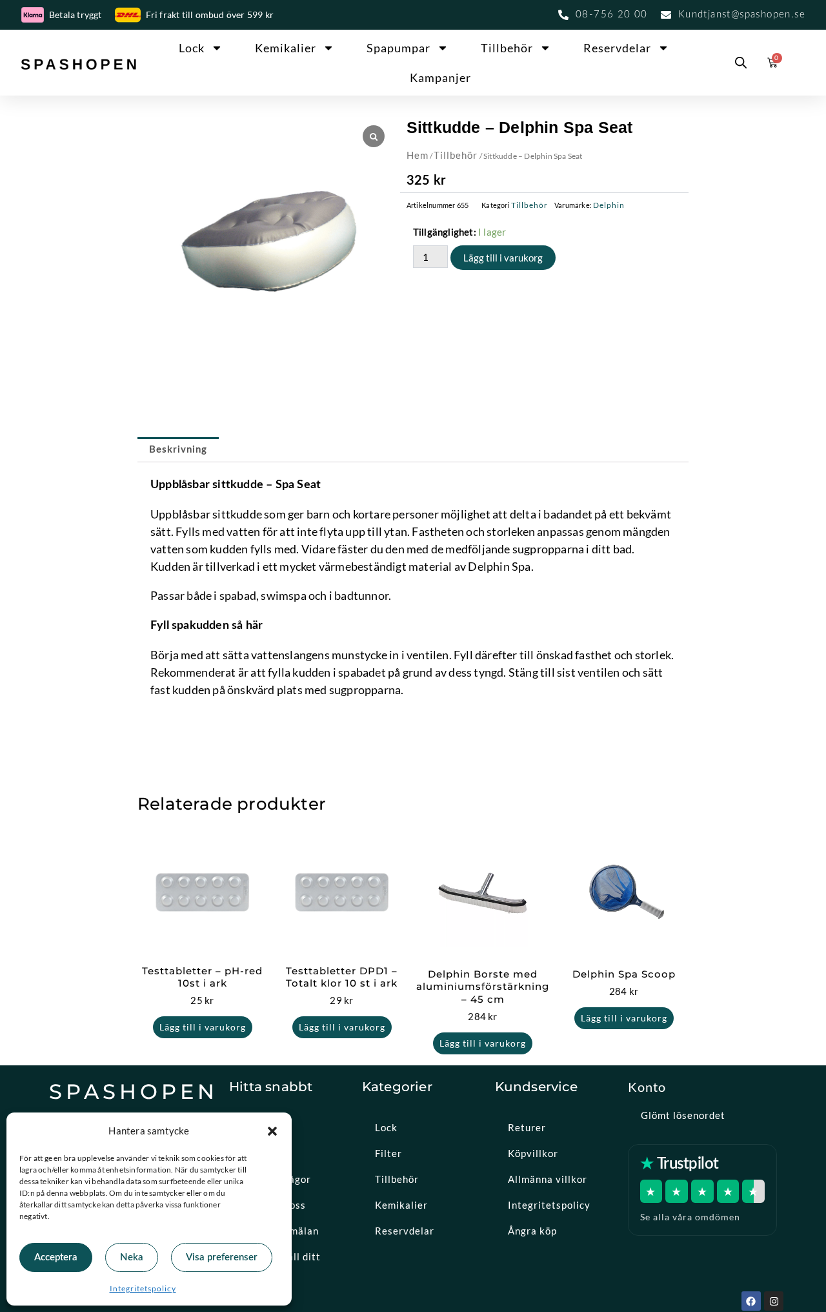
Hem (417, 155)
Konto (647, 1086)
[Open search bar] (740, 62)
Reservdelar (617, 48)
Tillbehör (507, 48)
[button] (272, 1131)
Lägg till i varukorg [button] (202, 1026)
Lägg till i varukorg (503, 257)
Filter (388, 1153)
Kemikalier (285, 48)
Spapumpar (398, 48)
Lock (192, 48)
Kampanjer (440, 77)
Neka (131, 1257)
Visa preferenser (221, 1257)
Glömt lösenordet (683, 1115)
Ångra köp (532, 1230)
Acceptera (55, 1257)
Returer (527, 1127)
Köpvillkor (533, 1153)
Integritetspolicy (143, 1288)
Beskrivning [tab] (178, 450)
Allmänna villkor (547, 1179)
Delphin (609, 205)
